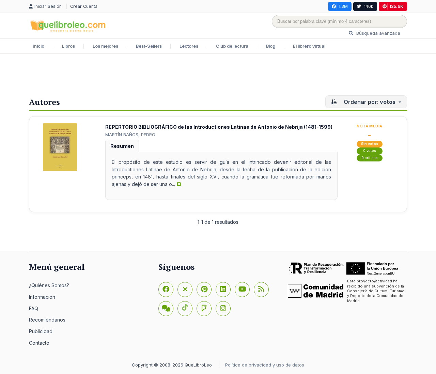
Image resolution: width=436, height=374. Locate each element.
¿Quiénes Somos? (49, 285)
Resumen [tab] (122, 146)
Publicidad (40, 331)
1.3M (343, 6)
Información (42, 297)
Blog (270, 46)
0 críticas (369, 158)
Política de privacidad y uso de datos (264, 365)
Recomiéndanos (47, 320)
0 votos (369, 151)
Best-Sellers (149, 46)
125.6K (396, 6)
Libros (68, 46)
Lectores (189, 46)
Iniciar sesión (48, 6)
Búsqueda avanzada (377, 33)
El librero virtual (309, 46)
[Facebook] (165, 289)
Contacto (39, 343)
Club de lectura (232, 46)
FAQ (33, 308)
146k (368, 6)
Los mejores (105, 46)
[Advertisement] (218, 76)
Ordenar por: (368, 101)
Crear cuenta (83, 6)
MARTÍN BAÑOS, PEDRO (130, 134)
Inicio (38, 46)
